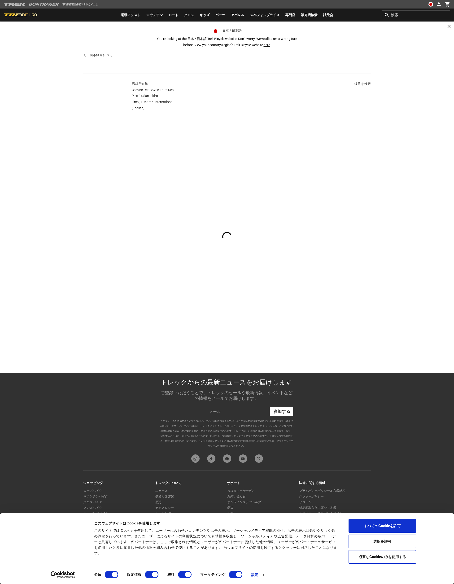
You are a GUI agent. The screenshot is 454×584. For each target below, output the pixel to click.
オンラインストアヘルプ (244, 502)
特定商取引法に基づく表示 (317, 508)
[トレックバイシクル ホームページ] (15, 4)
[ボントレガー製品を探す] (44, 4)
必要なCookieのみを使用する (382, 557)
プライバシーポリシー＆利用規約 (322, 490)
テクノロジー (164, 508)
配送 (230, 508)
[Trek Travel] (80, 4)
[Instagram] (195, 458)
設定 (254, 575)
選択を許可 (382, 541)
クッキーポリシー (311, 496)
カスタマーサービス (241, 490)
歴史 (158, 502)
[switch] (151, 574)
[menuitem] (131, 15)
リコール (305, 502)
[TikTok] (211, 458)
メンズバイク (92, 508)
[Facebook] (227, 458)
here (267, 45)
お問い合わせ (236, 496)
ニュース (161, 490)
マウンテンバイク (95, 496)
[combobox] (416, 14)
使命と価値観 (164, 496)
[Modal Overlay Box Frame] (227, 412)
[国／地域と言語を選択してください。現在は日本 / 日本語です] (430, 4)
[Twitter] (259, 458)
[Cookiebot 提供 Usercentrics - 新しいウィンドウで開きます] (62, 574)
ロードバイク (92, 490)
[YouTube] (243, 458)
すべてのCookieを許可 (382, 526)
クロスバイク (92, 502)
